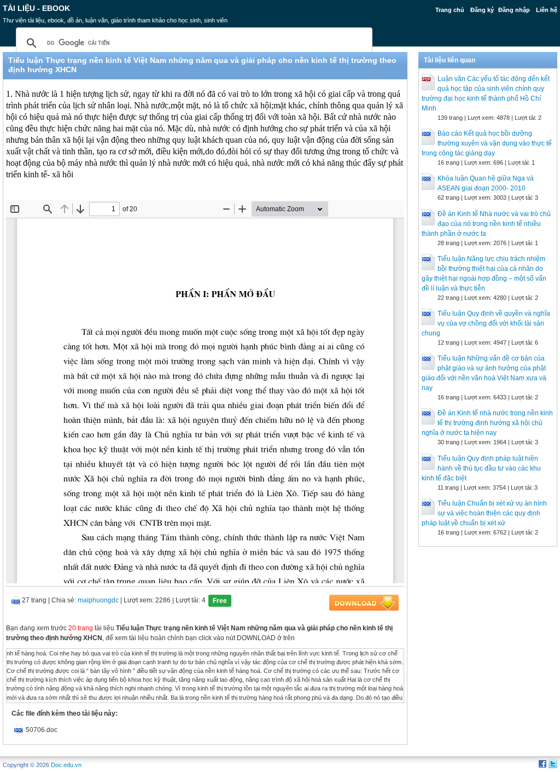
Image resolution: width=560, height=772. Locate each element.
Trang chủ (449, 10)
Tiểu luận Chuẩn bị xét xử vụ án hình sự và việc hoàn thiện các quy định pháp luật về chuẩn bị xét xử (484, 513)
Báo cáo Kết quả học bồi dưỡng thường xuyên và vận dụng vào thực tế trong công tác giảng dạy (487, 143)
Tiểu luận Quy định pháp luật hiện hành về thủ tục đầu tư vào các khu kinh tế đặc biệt (481, 468)
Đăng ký (482, 10)
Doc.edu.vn (66, 765)
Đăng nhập (514, 10)
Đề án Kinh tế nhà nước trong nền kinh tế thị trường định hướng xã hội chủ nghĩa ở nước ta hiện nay (487, 423)
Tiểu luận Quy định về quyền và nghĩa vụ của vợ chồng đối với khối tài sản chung (486, 323)
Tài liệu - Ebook (36, 8)
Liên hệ (546, 10)
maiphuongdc (98, 600)
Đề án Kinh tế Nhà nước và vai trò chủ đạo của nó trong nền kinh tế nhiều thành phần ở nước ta (486, 223)
